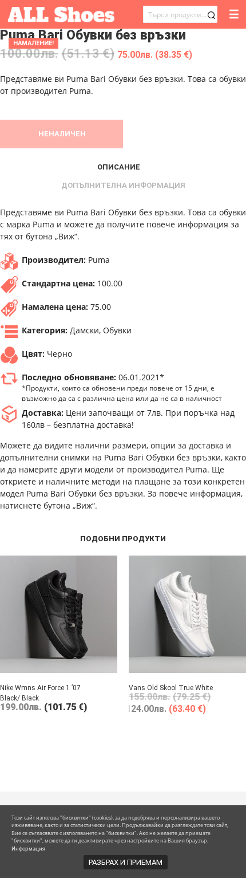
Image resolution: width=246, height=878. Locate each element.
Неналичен (62, 133)
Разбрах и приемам (125, 862)
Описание (118, 167)
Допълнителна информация (123, 185)
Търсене (211, 15)
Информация (28, 848)
